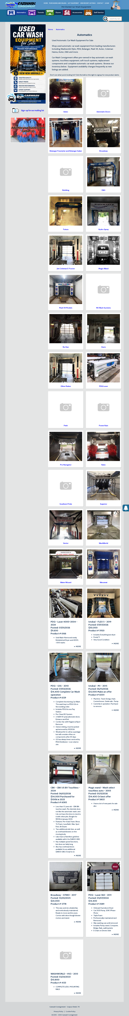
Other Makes (66, 386)
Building (65, 190)
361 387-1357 (116, 8)
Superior (103, 504)
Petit (66, 425)
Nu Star (66, 347)
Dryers (58, 12)
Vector (65, 543)
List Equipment (73, 3)
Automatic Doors (103, 112)
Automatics (21, 12)
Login (107, 3)
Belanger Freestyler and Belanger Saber (66, 151)
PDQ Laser (103, 386)
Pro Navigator (65, 465)
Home (46, 3)
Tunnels (41, 12)
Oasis (103, 347)
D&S (103, 190)
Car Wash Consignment (20, 4)
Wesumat (103, 582)
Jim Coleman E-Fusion (66, 268)
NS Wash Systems (103, 308)
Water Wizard (65, 582)
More (78, 646)
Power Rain (103, 425)
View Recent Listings (88, 3)
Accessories (77, 12)
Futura (65, 229)
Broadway (103, 151)
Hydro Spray (103, 229)
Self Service (99, 12)
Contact (100, 3)
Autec (65, 112)
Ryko (103, 465)
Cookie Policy (70, 1011)
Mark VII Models (65, 308)
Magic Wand (103, 268)
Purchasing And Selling (58, 3)
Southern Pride (66, 504)
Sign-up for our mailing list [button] (32, 110)
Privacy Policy (58, 1011)
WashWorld (103, 543)
